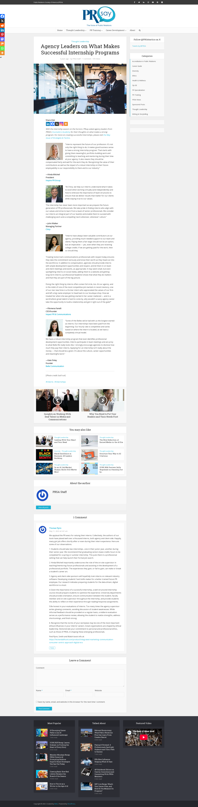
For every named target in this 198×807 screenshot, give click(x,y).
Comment (40, 668)
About (132, 30)
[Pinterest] (2, 34)
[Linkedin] (48, 124)
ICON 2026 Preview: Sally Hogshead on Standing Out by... (111, 469)
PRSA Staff (77, 59)
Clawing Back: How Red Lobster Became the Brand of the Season (59, 774)
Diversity (57, 451)
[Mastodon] (2, 39)
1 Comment (86, 59)
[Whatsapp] (2, 48)
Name (39, 690)
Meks (56, 804)
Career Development (115, 30)
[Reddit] (2, 25)
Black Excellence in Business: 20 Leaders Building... (63, 455)
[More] (66, 124)
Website (98, 690)
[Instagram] (61, 124)
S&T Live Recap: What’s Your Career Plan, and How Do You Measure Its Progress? (104, 787)
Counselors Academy (61, 132)
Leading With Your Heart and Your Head (65, 441)
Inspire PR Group (53, 180)
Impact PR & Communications (58, 314)
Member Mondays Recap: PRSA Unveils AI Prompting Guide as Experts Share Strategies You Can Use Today (60, 759)
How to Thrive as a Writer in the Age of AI (59, 785)
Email (68, 690)
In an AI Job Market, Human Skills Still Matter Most (65, 469)
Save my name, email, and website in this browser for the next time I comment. (71, 702)
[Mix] (2, 43)
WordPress (71, 804)
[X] (57, 124)
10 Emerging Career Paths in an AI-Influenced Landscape (59, 732)
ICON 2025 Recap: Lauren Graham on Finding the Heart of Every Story (60, 745)
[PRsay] (99, 14)
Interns (50, 382)
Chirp (48, 229)
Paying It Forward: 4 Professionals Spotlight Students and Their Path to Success (104, 748)
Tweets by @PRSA (139, 46)
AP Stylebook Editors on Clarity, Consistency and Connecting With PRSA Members (104, 773)
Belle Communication (55, 366)
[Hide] (1, 57)
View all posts (43, 507)
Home (60, 30)
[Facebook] (52, 124)
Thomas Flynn (55, 528)
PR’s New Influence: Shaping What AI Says (103, 760)
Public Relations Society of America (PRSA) (48, 2)
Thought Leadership (75, 30)
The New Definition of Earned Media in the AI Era (111, 441)
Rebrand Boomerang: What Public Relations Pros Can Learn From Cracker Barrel (104, 733)
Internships (61, 382)
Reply (52, 648)
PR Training (95, 30)
